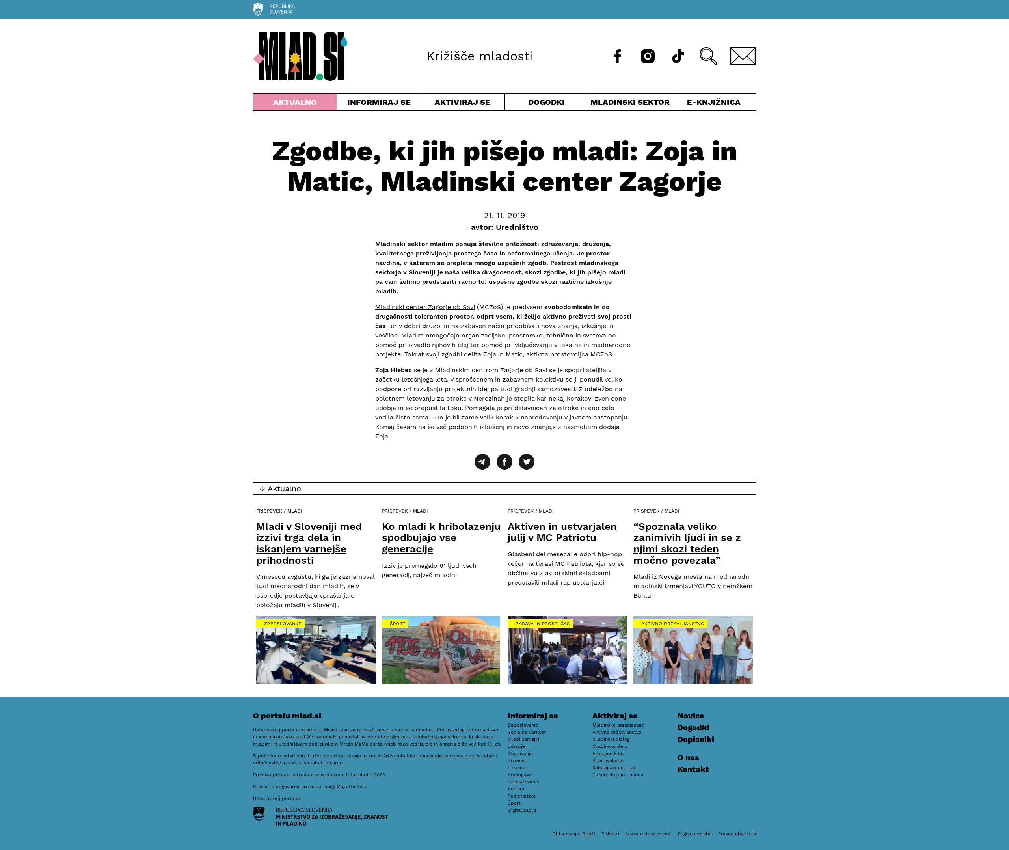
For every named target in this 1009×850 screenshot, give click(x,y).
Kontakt (693, 769)
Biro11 (588, 834)
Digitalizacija (522, 810)
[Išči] (708, 56)
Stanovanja (520, 753)
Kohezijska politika (613, 767)
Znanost (517, 760)
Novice (691, 715)
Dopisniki (696, 739)
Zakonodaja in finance (617, 774)
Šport (397, 623)
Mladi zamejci (523, 739)
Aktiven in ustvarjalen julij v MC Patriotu (562, 532)
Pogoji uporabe (695, 834)
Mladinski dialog (610, 739)
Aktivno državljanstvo (672, 623)
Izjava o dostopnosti (649, 834)
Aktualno (297, 103)
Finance (516, 767)
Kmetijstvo (520, 774)
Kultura (516, 789)
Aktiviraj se (462, 103)
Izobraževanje (523, 782)
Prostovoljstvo (608, 760)
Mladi (294, 511)
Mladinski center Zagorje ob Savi (425, 307)
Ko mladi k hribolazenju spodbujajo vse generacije (441, 537)
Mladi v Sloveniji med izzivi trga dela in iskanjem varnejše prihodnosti (309, 543)
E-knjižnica (714, 102)
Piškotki (610, 834)
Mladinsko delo (609, 746)
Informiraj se (379, 103)
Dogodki (546, 102)
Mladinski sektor (630, 103)
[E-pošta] (743, 56)
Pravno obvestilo (737, 834)
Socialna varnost (527, 732)
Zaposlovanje (283, 623)
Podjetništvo (522, 796)
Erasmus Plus (607, 753)
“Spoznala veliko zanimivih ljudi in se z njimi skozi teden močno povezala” (687, 543)
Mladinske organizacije (618, 725)
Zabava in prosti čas (543, 623)
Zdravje (516, 746)
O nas (688, 757)
